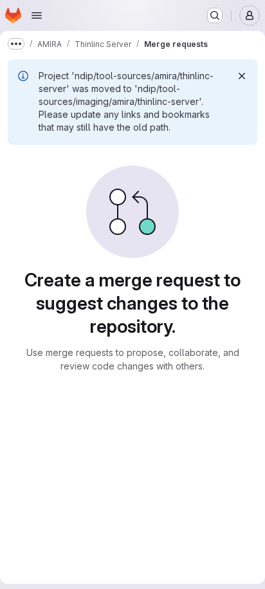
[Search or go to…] (215, 15)
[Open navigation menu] (36, 15)
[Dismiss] (242, 76)
